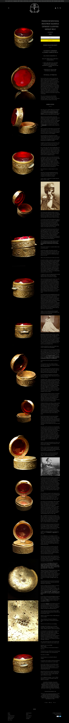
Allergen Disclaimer (11, 717)
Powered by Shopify (58, 714)
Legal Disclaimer (28, 713)
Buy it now (50, 40)
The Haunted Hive (58, 713)
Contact (9, 714)
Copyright (27, 718)
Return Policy (10, 719)
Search (9, 713)
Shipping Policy (10, 718)
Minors (27, 714)
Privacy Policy (28, 717)
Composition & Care (11, 715)
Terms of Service (28, 715)
